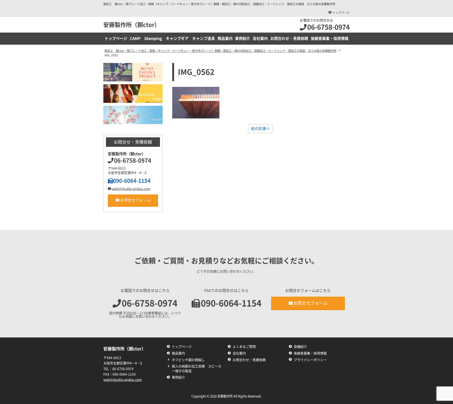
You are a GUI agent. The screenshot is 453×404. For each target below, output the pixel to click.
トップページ (341, 12)
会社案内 (260, 38)
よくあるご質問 (244, 346)
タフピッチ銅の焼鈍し (188, 360)
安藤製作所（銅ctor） (131, 25)
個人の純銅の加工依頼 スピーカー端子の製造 (196, 369)
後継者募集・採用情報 (329, 38)
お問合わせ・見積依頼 (289, 38)
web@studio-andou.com (131, 188)
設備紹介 (300, 346)
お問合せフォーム (135, 200)
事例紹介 (242, 38)
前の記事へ (260, 128)
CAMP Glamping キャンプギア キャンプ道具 (172, 38)
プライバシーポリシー (310, 360)
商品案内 (225, 38)
